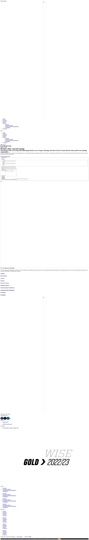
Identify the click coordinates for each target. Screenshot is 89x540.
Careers (4, 511)
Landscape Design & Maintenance (12, 126)
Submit (3, 178)
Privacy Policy (19, 536)
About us (4, 120)
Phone (3, 166)
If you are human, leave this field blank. (9, 179)
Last (3, 163)
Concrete (7, 124)
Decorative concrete (9, 125)
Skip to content (3, 1)
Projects (4, 122)
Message (3, 175)
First (3, 161)
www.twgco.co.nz (4, 415)
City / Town (4, 170)
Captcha (3, 176)
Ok (59, 538)
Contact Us (2, 273)
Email (2, 168)
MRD (30, 536)
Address (3, 169)
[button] (44, 130)
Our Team (5, 121)
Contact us (5, 128)
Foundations (7, 127)
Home (4, 118)
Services (4, 123)
